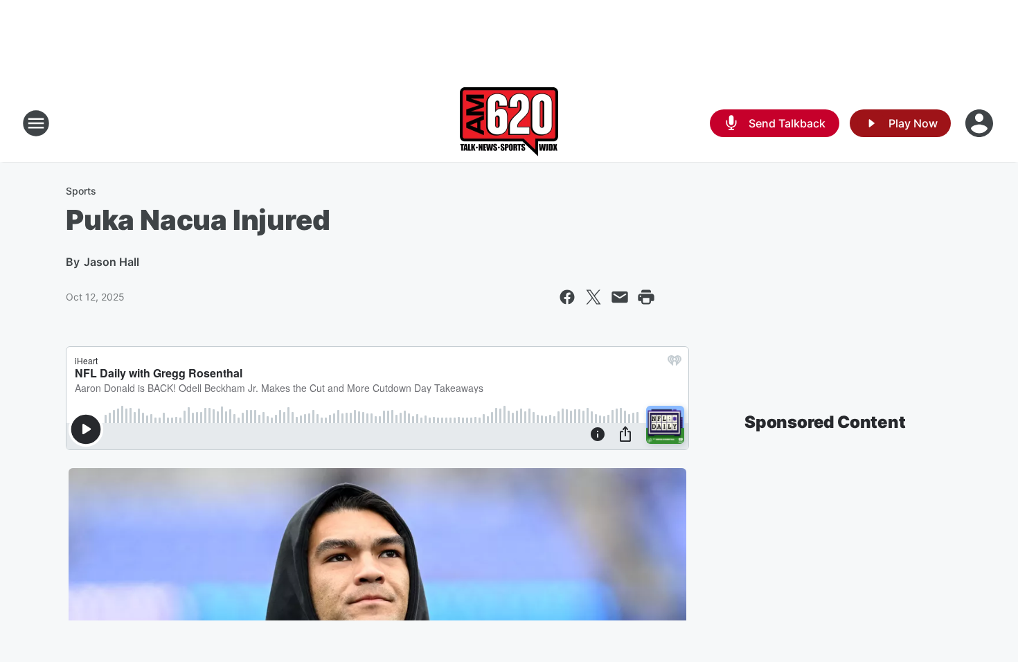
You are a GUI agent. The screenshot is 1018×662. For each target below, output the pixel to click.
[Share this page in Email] (619, 297)
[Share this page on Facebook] (567, 297)
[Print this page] (646, 297)
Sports (81, 191)
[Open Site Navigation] (36, 123)
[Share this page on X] (593, 297)
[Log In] (980, 123)
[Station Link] (509, 123)
